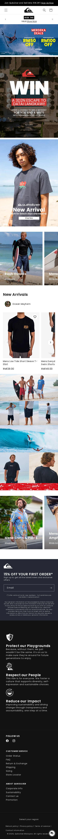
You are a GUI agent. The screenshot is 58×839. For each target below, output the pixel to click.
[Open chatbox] (52, 833)
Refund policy (12, 826)
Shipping (10, 767)
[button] (6, 10)
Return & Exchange (16, 763)
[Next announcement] (52, 19)
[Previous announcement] (5, 19)
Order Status (13, 755)
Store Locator (13, 774)
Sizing (9, 770)
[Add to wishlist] (35, 317)
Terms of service (42, 826)
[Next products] (51, 342)
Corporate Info (14, 788)
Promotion (12, 799)
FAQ (8, 759)
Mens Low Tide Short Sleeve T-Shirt (20, 363)
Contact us (12, 796)
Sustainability (13, 792)
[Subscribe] (51, 587)
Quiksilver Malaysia (24, 834)
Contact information (15, 830)
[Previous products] (7, 342)
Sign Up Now (47, 3)
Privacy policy (26, 826)
